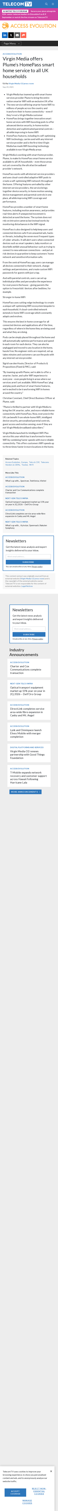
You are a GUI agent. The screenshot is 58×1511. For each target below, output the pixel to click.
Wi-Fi (31, 465)
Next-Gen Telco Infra (16, 498)
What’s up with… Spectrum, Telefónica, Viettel (25, 481)
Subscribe (28, 562)
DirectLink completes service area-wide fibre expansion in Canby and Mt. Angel (25, 514)
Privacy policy (37, 566)
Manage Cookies (27, 1501)
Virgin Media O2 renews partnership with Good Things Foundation (27, 754)
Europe (24, 462)
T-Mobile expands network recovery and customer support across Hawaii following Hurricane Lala (28, 777)
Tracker (24, 465)
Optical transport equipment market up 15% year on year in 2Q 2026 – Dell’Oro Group (27, 503)
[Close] (51, 1471)
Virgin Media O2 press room (21, 83)
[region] (27, 1488)
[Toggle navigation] (52, 4)
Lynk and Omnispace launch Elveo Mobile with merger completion (26, 733)
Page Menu (10, 43)
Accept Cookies (15, 1492)
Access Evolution (12, 54)
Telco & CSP (34, 462)
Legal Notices (27, 586)
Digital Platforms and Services (26, 747)
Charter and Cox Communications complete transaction (25, 669)
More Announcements (24, 792)
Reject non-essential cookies (39, 1491)
